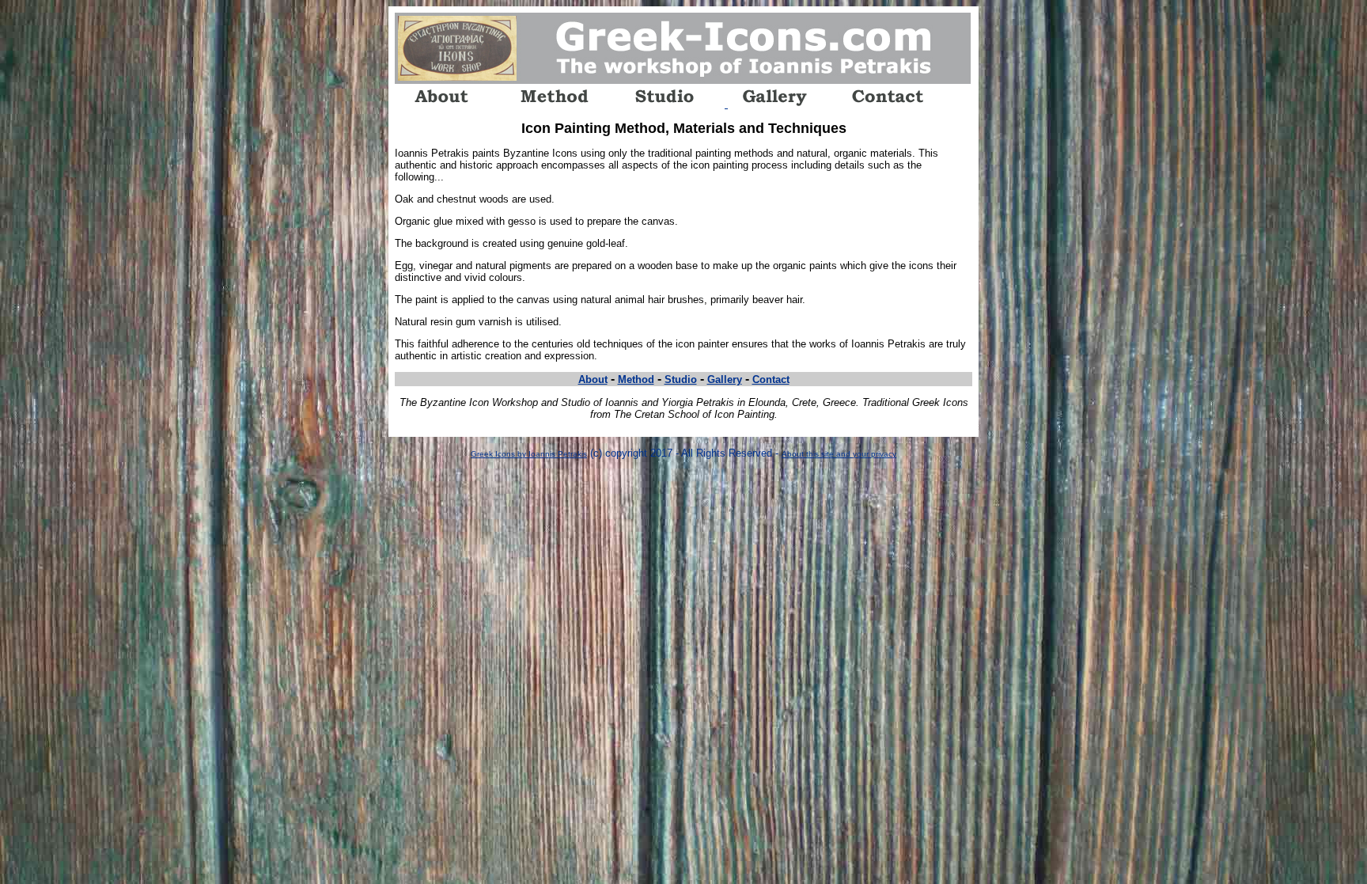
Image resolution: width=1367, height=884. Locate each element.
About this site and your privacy (839, 454)
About (593, 379)
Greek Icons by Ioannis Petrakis (529, 454)
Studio (681, 379)
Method (636, 379)
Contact (771, 379)
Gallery (724, 379)
